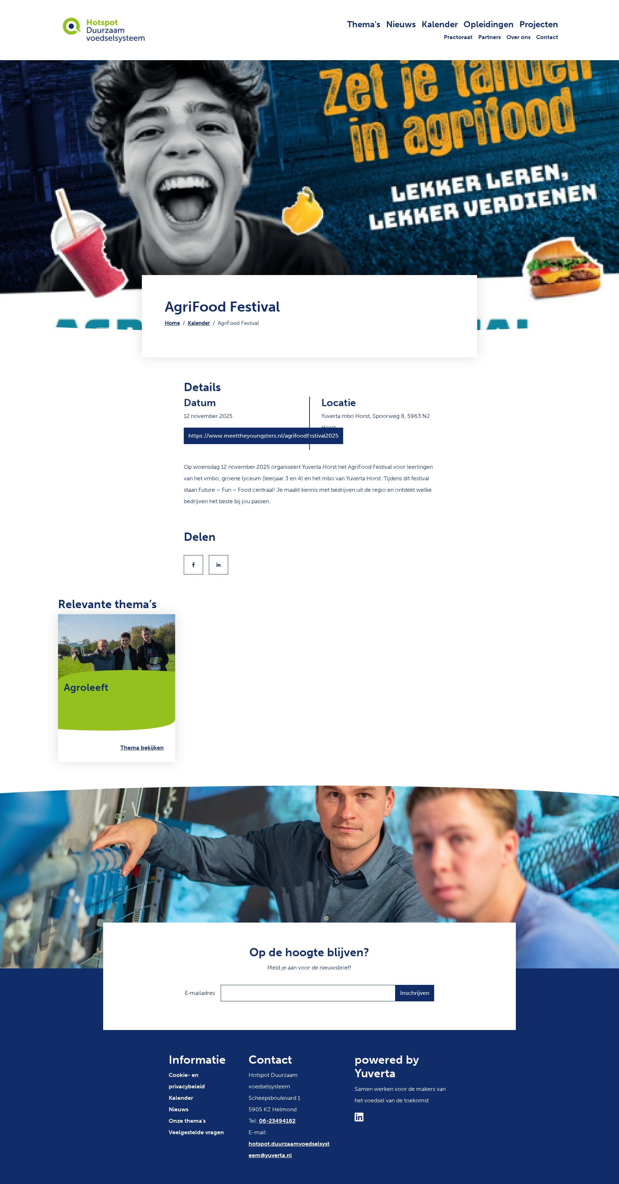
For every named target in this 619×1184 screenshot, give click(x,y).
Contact (547, 37)
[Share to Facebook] (193, 564)
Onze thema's (187, 1120)
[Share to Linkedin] (218, 564)
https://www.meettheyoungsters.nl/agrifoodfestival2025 (263, 435)
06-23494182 (277, 1120)
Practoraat (458, 37)
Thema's (363, 24)
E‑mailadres (200, 993)
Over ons (519, 37)
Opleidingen (489, 24)
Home (172, 323)
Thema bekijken (142, 747)
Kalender (440, 24)
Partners (489, 37)
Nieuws (401, 24)
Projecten (538, 24)
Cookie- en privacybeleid (187, 1081)
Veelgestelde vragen (196, 1132)
